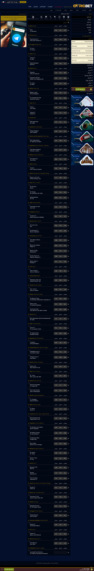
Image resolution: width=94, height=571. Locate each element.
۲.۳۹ (65, 487)
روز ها (90, 14)
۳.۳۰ (61, 58)
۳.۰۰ (60, 261)
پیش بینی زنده (58, 6)
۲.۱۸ (56, 207)
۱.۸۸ (65, 58)
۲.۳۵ (56, 256)
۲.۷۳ (56, 168)
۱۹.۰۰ (65, 177)
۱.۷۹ (56, 150)
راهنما (29, 6)
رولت (65, 10)
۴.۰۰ (60, 78)
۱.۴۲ (65, 159)
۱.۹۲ (65, 251)
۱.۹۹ (56, 478)
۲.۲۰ (56, 390)
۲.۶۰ (56, 113)
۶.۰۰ (56, 39)
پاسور (71, 10)
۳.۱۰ (60, 83)
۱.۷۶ (56, 458)
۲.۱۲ (56, 409)
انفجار (77, 10)
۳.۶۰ (60, 98)
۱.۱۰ (56, 177)
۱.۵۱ (56, 107)
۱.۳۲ (56, 131)
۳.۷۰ (60, 289)
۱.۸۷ (65, 187)
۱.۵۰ (56, 63)
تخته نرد (84, 10)
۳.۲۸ (60, 150)
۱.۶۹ (56, 280)
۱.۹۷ (56, 385)
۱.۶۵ (56, 98)
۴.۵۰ (56, 58)
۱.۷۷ (65, 225)
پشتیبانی (35, 6)
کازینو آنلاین (43, 6)
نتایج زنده (50, 6)
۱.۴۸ (65, 39)
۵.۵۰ (60, 49)
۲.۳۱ (56, 122)
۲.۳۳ (56, 342)
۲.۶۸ (65, 333)
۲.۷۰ (56, 83)
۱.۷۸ (65, 352)
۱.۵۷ (56, 78)
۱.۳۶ (56, 357)
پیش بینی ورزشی (68, 6)
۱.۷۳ (56, 524)
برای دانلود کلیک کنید (8, 569)
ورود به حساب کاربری (12, 2)
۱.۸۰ (65, 93)
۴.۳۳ (65, 98)
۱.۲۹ (56, 140)
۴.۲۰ (65, 376)
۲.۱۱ (56, 318)
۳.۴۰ (60, 207)
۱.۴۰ (56, 304)
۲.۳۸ (56, 245)
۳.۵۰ (60, 93)
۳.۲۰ (60, 187)
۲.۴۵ (56, 240)
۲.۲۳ (56, 333)
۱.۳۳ (65, 30)
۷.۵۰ (56, 30)
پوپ (51, 10)
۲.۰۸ (65, 328)
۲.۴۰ (65, 240)
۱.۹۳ (56, 427)
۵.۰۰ (60, 30)
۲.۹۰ (60, 197)
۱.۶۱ (56, 72)
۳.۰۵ (65, 207)
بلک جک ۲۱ (58, 10)
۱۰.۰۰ (65, 49)
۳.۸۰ (60, 72)
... (60, 552)
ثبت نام (23, 2)
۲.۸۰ (65, 122)
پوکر (90, 10)
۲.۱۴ (56, 231)
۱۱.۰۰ (65, 418)
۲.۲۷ (56, 309)
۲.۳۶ (56, 197)
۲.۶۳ (65, 309)
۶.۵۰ (60, 418)
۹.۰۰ (65, 140)
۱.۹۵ (65, 289)
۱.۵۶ (56, 271)
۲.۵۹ (60, 438)
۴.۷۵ (60, 39)
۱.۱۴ (56, 418)
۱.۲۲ (56, 49)
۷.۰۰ (65, 366)
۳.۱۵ (60, 168)
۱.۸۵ (56, 400)
